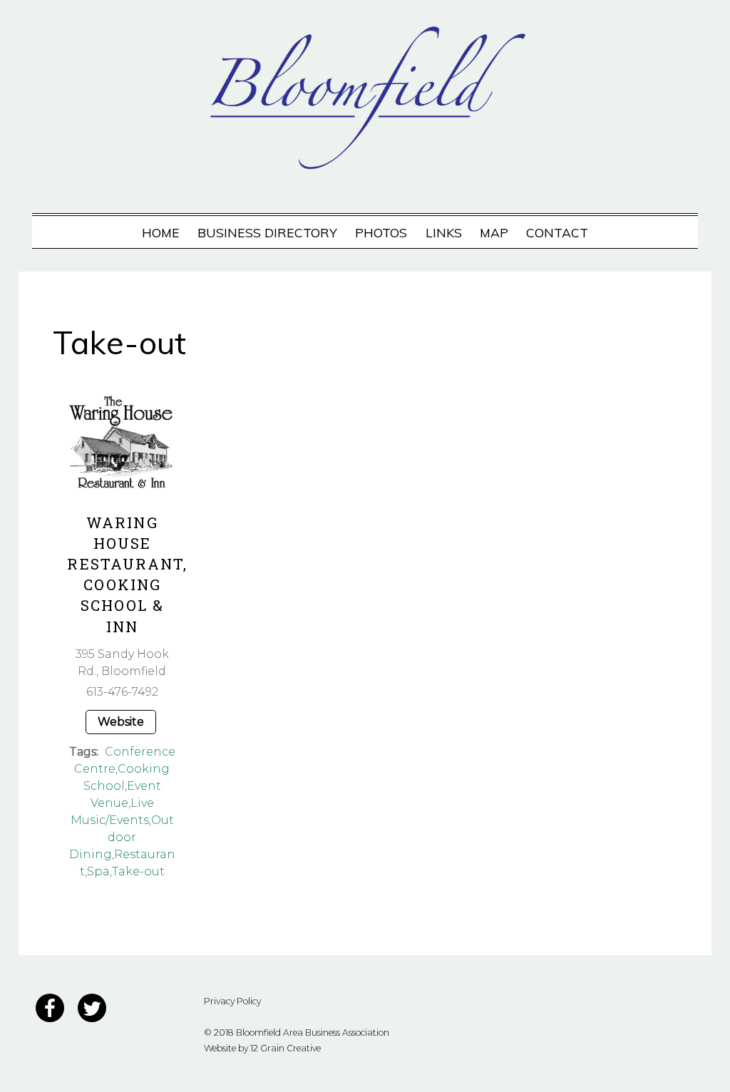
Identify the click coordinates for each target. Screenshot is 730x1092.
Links (444, 232)
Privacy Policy (232, 1001)
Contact (557, 232)
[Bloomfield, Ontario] (365, 160)
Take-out (138, 871)
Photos (381, 232)
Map (494, 232)
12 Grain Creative (285, 1048)
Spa (98, 871)
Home (161, 232)
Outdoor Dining (121, 837)
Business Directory (267, 232)
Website (121, 721)
